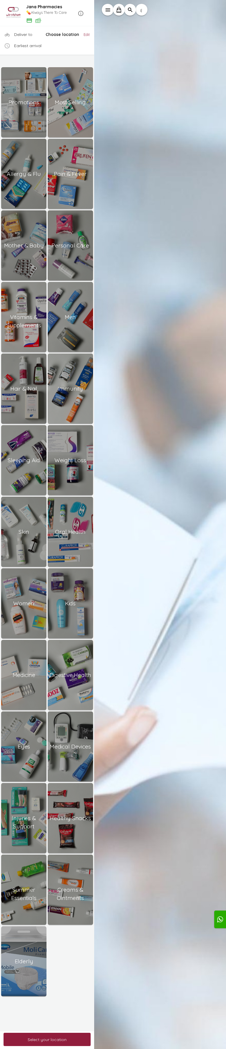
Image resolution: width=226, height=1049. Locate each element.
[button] (47, 13)
